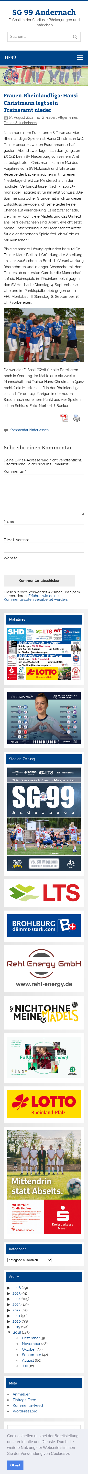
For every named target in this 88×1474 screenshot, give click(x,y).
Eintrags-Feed (24, 1400)
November (31, 1344)
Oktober (29, 1349)
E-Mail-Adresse (16, 540)
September (31, 1355)
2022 (16, 1310)
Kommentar (15, 471)
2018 (17, 1332)
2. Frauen (49, 117)
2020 (16, 1321)
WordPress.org (25, 1411)
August (28, 1360)
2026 (16, 1288)
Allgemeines (68, 117)
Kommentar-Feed (28, 1405)
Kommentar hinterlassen (29, 430)
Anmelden (22, 1394)
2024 (16, 1299)
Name (9, 521)
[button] (73, 1454)
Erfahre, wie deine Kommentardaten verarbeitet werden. (36, 598)
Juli (25, 1366)
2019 (16, 1327)
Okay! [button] (15, 1465)
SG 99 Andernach (44, 12)
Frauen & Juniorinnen (20, 123)
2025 (16, 1293)
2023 (16, 1304)
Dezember (31, 1338)
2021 (16, 1316)
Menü (10, 57)
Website (11, 558)
